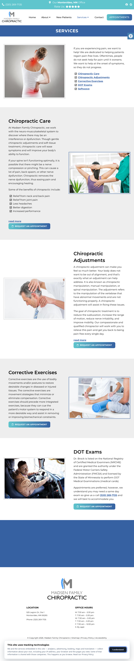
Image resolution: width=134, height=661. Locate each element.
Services (82, 17)
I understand (118, 650)
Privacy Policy (87, 638)
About (44, 17)
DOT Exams (85, 85)
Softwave (84, 88)
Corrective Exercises (90, 81)
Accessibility (101, 638)
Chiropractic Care (88, 73)
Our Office (68, 2)
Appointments (119, 17)
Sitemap (75, 638)
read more (15, 221)
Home (32, 17)
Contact (99, 17)
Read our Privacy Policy (83, 654)
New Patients (64, 17)
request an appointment (30, 226)
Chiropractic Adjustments (94, 77)
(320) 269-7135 (13, 4)
